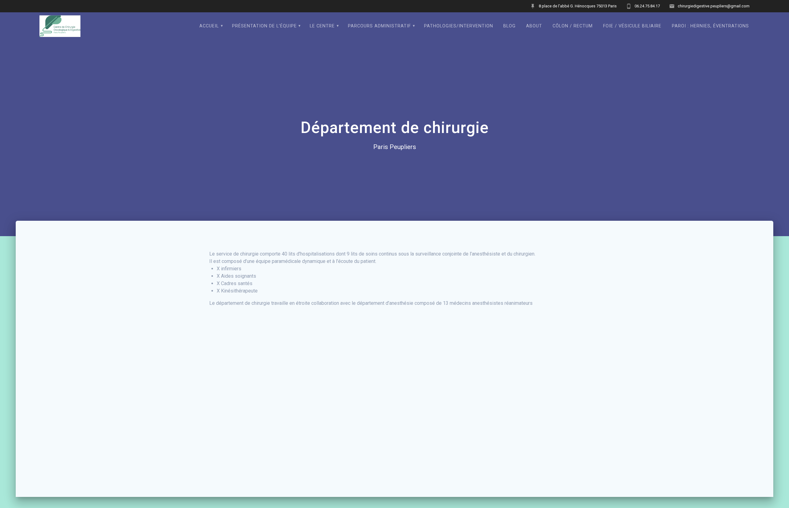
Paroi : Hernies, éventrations (710, 26)
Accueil (209, 26)
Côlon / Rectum (573, 26)
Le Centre (322, 26)
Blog (509, 26)
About (534, 26)
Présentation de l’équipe (264, 26)
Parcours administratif (379, 26)
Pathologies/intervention (458, 26)
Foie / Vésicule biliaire (632, 26)
